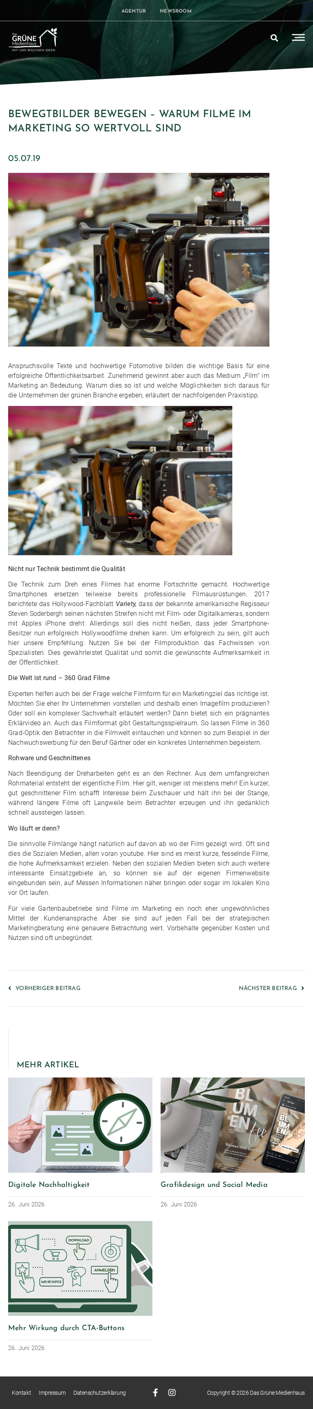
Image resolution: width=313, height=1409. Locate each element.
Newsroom (176, 11)
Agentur (133, 11)
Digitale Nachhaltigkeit (49, 1185)
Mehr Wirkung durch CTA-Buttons (66, 1328)
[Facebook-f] (155, 1392)
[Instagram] (172, 1392)
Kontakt (21, 1392)
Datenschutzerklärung (99, 1392)
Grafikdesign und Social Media (214, 1185)
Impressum (52, 1392)
